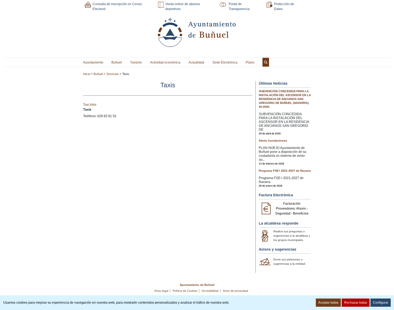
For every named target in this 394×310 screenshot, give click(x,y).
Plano (250, 62)
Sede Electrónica (224, 62)
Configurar (380, 302)
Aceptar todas (328, 302)
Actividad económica (165, 62)
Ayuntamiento (93, 62)
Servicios (112, 74)
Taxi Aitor (89, 104)
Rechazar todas (355, 302)
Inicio (86, 74)
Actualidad (196, 62)
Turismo (136, 62)
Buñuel (116, 62)
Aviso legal (161, 290)
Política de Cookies (185, 290)
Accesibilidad (210, 290)
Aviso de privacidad (235, 290)
